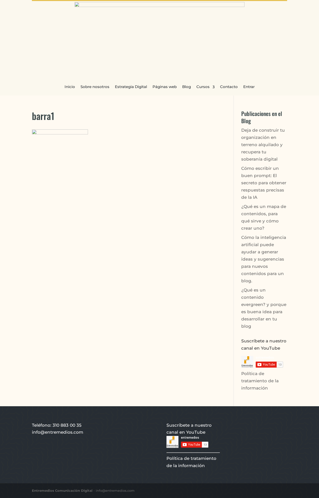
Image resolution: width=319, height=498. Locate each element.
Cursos (203, 86)
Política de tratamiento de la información (260, 381)
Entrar (249, 86)
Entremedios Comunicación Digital (62, 491)
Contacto (229, 86)
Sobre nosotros (94, 86)
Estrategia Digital (131, 86)
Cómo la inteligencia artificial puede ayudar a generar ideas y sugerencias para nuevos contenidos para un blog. (263, 259)
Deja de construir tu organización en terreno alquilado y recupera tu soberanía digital (263, 145)
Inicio (70, 86)
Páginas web (165, 86)
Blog (186, 86)
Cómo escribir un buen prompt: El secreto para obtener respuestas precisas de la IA (263, 183)
